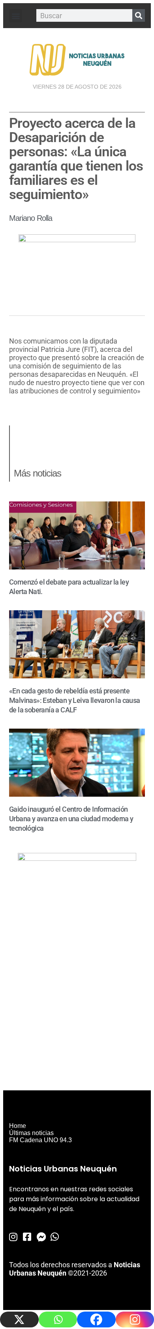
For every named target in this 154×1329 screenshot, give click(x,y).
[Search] (138, 15)
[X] (19, 1319)
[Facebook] (96, 1319)
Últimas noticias (31, 1133)
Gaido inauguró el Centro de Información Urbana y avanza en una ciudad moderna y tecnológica (71, 818)
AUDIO (19, 406)
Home (17, 1125)
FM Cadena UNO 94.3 (40, 1140)
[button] (15, 15)
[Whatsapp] (58, 1319)
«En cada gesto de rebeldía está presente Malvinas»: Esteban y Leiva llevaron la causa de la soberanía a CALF (74, 700)
